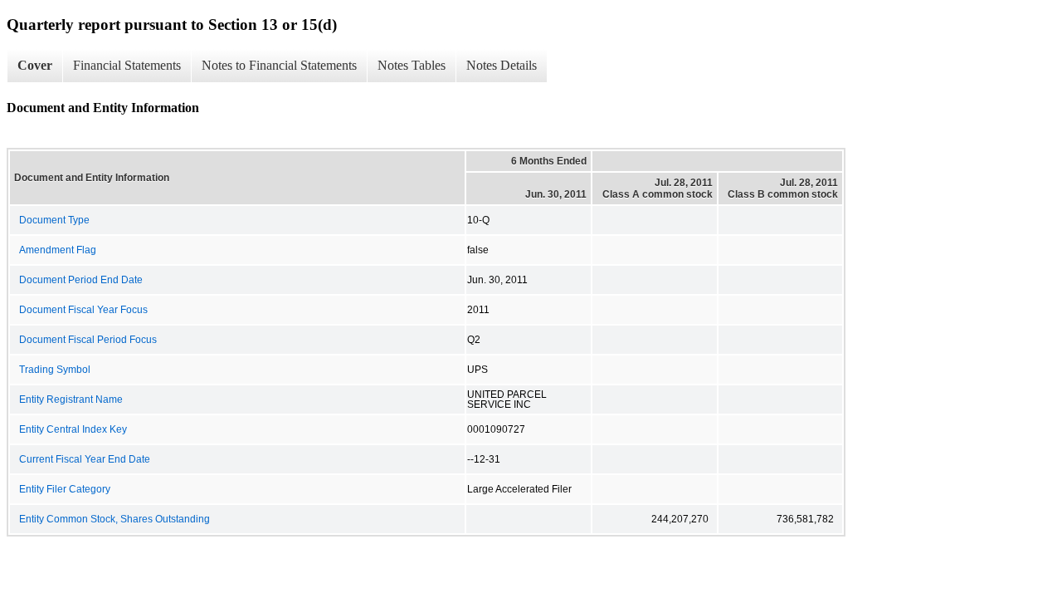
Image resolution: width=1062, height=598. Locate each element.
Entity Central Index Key (73, 429)
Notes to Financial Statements (279, 65)
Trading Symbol (54, 370)
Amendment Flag (57, 250)
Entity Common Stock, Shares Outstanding (114, 519)
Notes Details (501, 65)
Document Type (54, 220)
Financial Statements (127, 65)
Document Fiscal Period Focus (88, 340)
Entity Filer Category (64, 489)
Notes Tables (412, 65)
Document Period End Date (81, 280)
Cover (34, 65)
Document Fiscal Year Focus (83, 310)
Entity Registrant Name (71, 399)
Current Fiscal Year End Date (84, 459)
